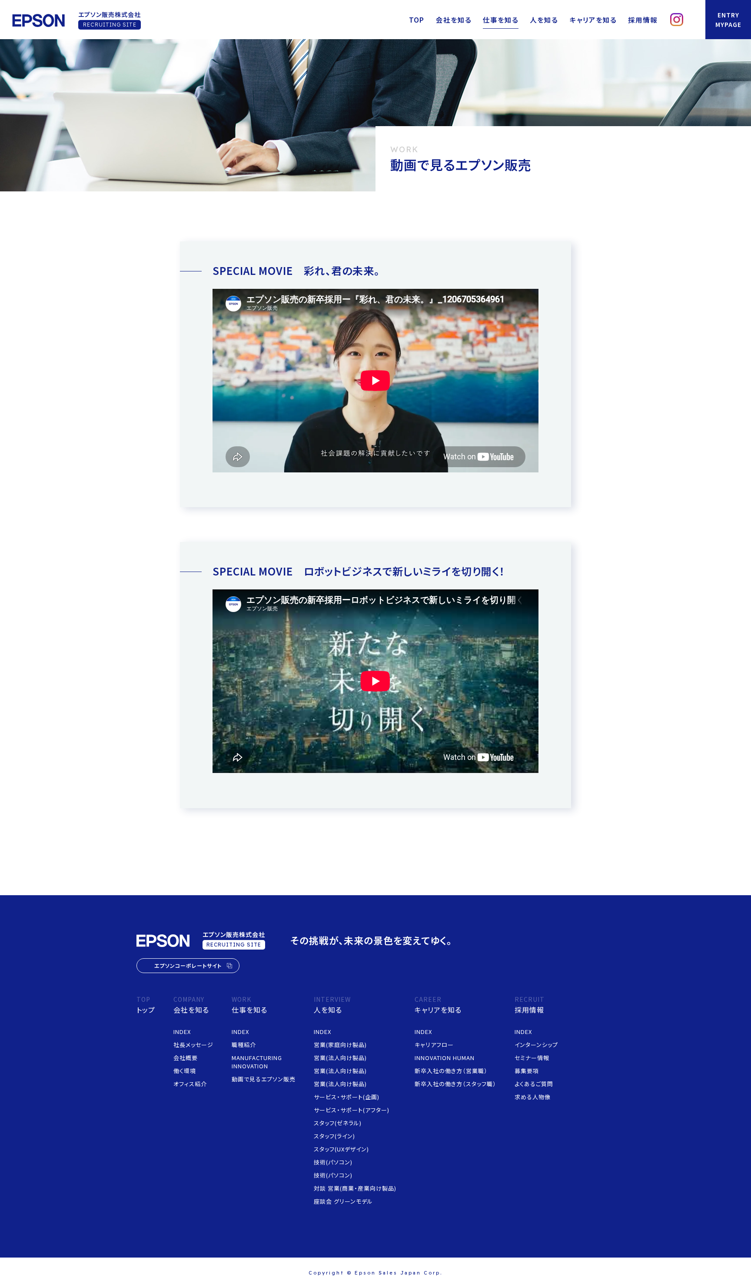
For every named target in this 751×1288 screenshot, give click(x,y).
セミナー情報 (532, 1058)
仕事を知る (500, 19)
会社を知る (454, 19)
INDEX (182, 1031)
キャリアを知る (593, 19)
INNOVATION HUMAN (445, 1058)
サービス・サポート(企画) (346, 1097)
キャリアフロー (434, 1044)
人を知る (544, 19)
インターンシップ (536, 1044)
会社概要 (185, 1058)
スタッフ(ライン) (334, 1136)
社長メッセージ (193, 1044)
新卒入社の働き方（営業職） (451, 1071)
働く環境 (184, 1071)
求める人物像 (533, 1097)
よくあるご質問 (534, 1084)
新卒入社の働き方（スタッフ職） (455, 1084)
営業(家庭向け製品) (340, 1044)
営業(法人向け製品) (340, 1058)
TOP (416, 19)
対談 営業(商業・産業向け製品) (355, 1188)
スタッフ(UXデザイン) (341, 1149)
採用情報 (643, 19)
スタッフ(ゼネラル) (338, 1123)
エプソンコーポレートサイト (188, 965)
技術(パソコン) (333, 1162)
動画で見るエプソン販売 (264, 1079)
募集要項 (527, 1071)
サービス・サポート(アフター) (351, 1110)
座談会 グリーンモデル (343, 1201)
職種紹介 (244, 1044)
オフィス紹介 (190, 1084)
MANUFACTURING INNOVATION (257, 1062)
